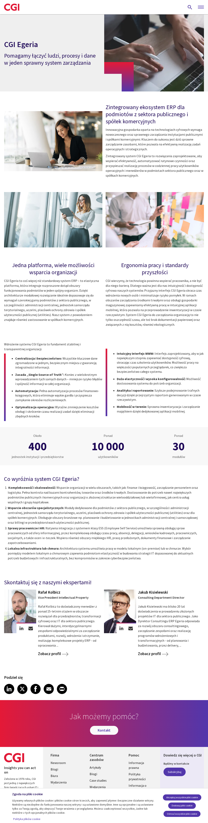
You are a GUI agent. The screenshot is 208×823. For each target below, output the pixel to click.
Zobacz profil (49, 653)
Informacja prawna (136, 765)
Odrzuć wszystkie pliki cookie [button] (182, 813)
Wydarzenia (59, 782)
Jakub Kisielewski (153, 592)
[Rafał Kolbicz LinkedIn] (21, 628)
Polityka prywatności (137, 776)
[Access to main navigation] (201, 7)
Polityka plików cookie (26, 819)
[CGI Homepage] (11, 7)
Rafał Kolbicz (49, 592)
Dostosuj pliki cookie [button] (182, 805)
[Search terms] (190, 7)
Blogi (54, 769)
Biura (54, 776)
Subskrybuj (174, 772)
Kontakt (104, 730)
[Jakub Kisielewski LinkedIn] (121, 628)
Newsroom (58, 763)
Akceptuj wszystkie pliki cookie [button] (182, 797)
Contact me (30, 628)
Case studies (98, 780)
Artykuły (95, 767)
